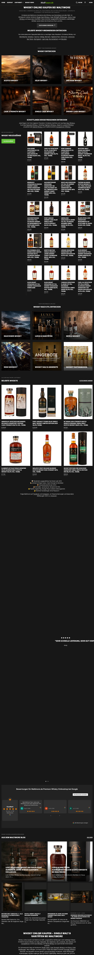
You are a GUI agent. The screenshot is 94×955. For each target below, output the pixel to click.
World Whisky (50, 943)
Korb (91, 2)
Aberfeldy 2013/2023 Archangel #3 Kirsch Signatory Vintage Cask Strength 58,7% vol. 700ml (13, 423)
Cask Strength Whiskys (57, 947)
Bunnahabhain (53, 39)
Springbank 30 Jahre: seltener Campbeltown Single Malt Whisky (58, 915)
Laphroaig (45, 39)
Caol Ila (36, 37)
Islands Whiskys (38, 127)
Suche (80, 2)
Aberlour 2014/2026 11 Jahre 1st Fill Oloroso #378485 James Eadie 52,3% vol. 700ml (68, 222)
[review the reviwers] (40, 807)
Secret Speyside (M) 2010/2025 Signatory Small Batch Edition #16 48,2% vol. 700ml (75, 470)
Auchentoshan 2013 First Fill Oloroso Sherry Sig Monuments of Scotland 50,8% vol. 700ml (34, 222)
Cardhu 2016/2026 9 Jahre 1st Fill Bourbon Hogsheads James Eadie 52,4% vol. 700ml (68, 286)
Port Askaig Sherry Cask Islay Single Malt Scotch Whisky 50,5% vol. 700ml (51, 221)
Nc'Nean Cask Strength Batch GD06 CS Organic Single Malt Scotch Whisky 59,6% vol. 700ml (76, 423)
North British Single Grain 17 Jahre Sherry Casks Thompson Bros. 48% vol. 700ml (50, 254)
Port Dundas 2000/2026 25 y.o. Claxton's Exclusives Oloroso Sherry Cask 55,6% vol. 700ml (67, 154)
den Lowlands (60, 942)
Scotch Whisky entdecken (46, 25)
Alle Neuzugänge (8, 141)
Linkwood (71, 37)
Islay (38, 942)
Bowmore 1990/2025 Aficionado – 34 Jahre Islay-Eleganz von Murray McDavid (81, 916)
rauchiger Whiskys (69, 949)
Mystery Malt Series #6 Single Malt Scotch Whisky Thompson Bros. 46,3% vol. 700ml (85, 153)
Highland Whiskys (50, 125)
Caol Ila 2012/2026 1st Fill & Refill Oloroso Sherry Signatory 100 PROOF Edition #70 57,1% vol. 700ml (85, 286)
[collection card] (15, 69)
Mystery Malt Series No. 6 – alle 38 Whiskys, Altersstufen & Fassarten (12, 915)
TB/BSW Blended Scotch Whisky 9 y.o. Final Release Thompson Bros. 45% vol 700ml (84, 185)
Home (3, 2)
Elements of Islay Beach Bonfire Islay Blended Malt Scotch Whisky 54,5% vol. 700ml (13, 470)
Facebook (36, 494)
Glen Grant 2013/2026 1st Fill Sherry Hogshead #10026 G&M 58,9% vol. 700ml (51, 285)
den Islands (69, 942)
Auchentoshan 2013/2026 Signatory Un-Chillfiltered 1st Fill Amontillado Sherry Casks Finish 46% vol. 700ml (50, 188)
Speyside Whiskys (32, 125)
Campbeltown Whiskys (63, 127)
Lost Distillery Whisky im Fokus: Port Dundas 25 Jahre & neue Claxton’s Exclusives (24, 869)
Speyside (43, 942)
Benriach (47, 37)
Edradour (30, 37)
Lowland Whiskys (67, 125)
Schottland (57, 15)
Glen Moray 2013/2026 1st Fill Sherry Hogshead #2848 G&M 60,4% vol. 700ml (85, 253)
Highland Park (55, 37)
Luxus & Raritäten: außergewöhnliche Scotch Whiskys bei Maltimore (69, 869)
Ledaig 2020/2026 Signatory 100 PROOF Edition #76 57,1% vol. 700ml (68, 252)
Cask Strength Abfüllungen (58, 17)
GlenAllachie (23, 37)
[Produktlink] (34, 147)
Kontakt (10, 2)
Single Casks (45, 947)
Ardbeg (42, 37)
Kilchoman (64, 37)
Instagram (46, 494)
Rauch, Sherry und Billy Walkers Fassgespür (33, 914)
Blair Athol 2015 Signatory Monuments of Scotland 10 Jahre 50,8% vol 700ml (85, 221)
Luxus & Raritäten (49, 951)
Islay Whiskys (70, 123)
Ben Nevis (30, 39)
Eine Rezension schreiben (80, 794)
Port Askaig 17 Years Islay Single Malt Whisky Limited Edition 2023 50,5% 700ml (45, 423)
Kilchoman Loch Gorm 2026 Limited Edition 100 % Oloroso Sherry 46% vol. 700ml (34, 253)
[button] (3, 641)
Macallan (64, 39)
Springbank (37, 39)
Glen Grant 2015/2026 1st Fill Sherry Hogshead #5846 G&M (34, 285)
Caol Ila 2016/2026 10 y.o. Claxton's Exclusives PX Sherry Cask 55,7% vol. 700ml (51, 152)
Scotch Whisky (29, 942)
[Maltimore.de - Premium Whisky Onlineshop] (47, 2)
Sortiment (18, 2)
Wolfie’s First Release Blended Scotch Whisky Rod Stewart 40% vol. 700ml (45, 470)
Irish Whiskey (38, 943)
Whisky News (29, 2)
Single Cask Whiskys (43, 17)
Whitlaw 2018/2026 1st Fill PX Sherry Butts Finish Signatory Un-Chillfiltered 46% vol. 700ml (68, 186)
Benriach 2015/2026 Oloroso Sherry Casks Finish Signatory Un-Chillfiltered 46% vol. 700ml (34, 186)
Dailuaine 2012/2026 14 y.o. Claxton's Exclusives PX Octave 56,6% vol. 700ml (34, 153)
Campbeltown (25, 943)
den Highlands (51, 942)
